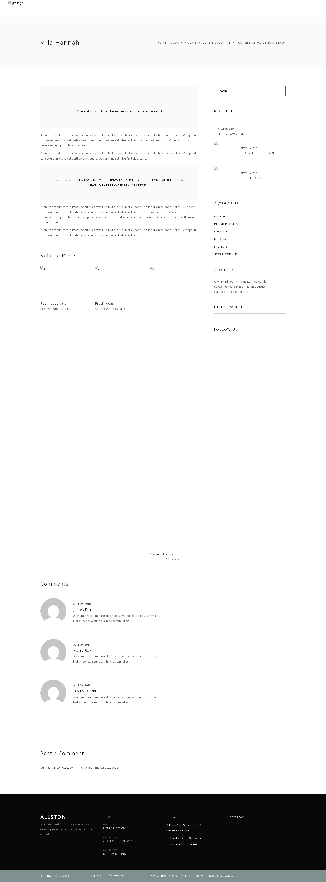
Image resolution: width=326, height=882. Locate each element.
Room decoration (54, 303)
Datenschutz (117, 875)
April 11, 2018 (110, 837)
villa (67, 308)
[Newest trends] (174, 407)
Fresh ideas (104, 303)
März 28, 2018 (110, 824)
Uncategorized (225, 254)
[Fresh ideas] (119, 282)
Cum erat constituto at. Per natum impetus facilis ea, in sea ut (119, 111)
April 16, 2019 (226, 129)
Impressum (98, 875)
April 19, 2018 (49, 308)
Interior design (226, 224)
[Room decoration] (64, 282)
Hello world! (230, 134)
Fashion (220, 216)
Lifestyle (221, 231)
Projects (220, 246)
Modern (176, 42)
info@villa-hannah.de (220, 876)
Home (162, 42)
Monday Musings (115, 854)
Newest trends (162, 554)
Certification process (119, 841)
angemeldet (61, 767)
